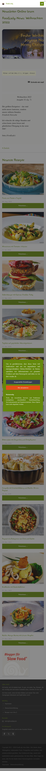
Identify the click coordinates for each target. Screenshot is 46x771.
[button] (23, 382)
